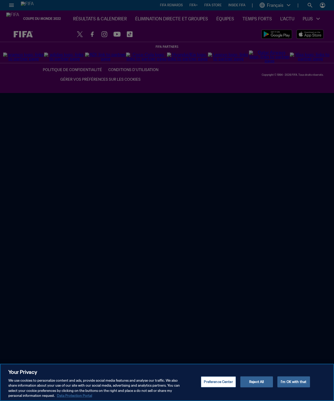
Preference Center (218, 382)
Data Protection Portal (74, 395)
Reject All (256, 382)
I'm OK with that (293, 382)
